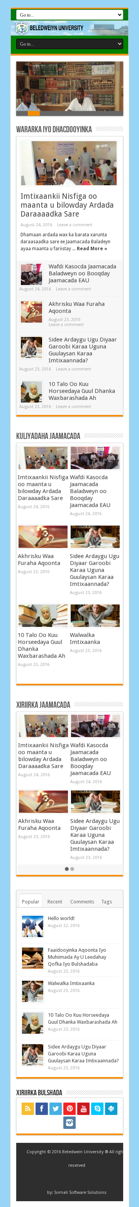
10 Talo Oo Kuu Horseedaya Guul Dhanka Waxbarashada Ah (82, 391)
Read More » (92, 248)
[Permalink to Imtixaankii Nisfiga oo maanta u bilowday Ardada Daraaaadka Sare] (69, 163)
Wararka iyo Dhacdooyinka (54, 130)
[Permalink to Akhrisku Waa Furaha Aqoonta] (31, 312)
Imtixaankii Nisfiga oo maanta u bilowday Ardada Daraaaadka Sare (67, 205)
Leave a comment (74, 224)
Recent (54, 902)
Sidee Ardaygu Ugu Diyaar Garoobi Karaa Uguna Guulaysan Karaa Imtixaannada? (83, 350)
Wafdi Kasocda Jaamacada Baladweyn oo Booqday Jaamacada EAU (82, 273)
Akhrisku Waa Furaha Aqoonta (39, 560)
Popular (30, 902)
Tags (106, 902)
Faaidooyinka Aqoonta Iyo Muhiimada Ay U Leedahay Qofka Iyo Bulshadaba (77, 957)
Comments (82, 902)
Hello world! (61, 918)
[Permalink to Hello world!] (32, 926)
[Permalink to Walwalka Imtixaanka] (95, 615)
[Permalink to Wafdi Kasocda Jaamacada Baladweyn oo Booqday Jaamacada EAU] (31, 274)
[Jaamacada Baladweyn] (69, 28)
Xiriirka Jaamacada (43, 705)
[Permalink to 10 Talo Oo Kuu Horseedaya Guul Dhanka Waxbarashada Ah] (31, 392)
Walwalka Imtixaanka (85, 638)
